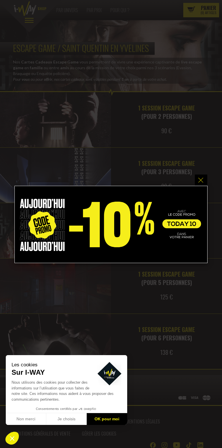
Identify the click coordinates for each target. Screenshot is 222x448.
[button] (12, 438)
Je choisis (66, 419)
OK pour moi (107, 419)
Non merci (25, 419)
